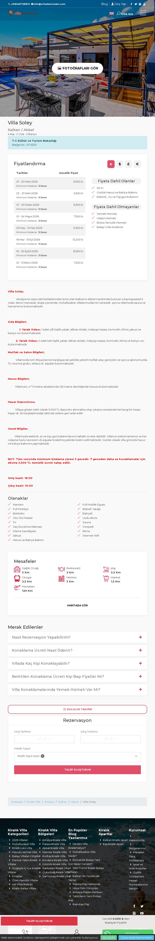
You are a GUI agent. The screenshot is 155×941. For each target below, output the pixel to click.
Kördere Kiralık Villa (55, 860)
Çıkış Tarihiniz (89, 731)
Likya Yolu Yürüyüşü (85, 888)
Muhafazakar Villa (23, 844)
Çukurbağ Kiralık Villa (56, 872)
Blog (104, 4)
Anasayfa (17, 801)
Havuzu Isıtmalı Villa (24, 852)
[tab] (111, 164)
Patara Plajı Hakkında (86, 884)
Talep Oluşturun (77, 769)
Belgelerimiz (137, 848)
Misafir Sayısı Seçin (30, 755)
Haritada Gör (77, 605)
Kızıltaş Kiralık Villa (53, 856)
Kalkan (62, 801)
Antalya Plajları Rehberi (88, 892)
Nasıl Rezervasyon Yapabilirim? (41, 637)
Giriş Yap (120, 4)
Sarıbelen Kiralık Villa (55, 868)
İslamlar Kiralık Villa (54, 852)
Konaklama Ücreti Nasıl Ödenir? (42, 650)
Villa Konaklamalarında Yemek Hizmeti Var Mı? (56, 690)
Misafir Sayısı (22, 748)
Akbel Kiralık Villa (53, 848)
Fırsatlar (17, 876)
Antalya (49, 801)
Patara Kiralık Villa (53, 844)
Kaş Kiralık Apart (113, 844)
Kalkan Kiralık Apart (115, 840)
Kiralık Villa (33, 801)
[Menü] (143, 14)
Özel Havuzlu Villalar (25, 880)
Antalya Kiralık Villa (54, 840)
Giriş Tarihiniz (22, 731)
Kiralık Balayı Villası (24, 888)
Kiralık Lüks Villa (22, 848)
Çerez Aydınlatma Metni (136, 937)
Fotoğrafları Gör (80, 68)
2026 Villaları (20, 840)
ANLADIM (109, 937)
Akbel (75, 801)
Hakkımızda (137, 840)
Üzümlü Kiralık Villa (54, 864)
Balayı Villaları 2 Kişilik (25, 856)
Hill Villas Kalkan (22, 884)
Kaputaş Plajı (81, 904)
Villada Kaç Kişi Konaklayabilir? (41, 663)
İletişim (133, 888)
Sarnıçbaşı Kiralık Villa (56, 876)
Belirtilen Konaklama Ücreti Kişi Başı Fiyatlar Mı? (58, 677)
